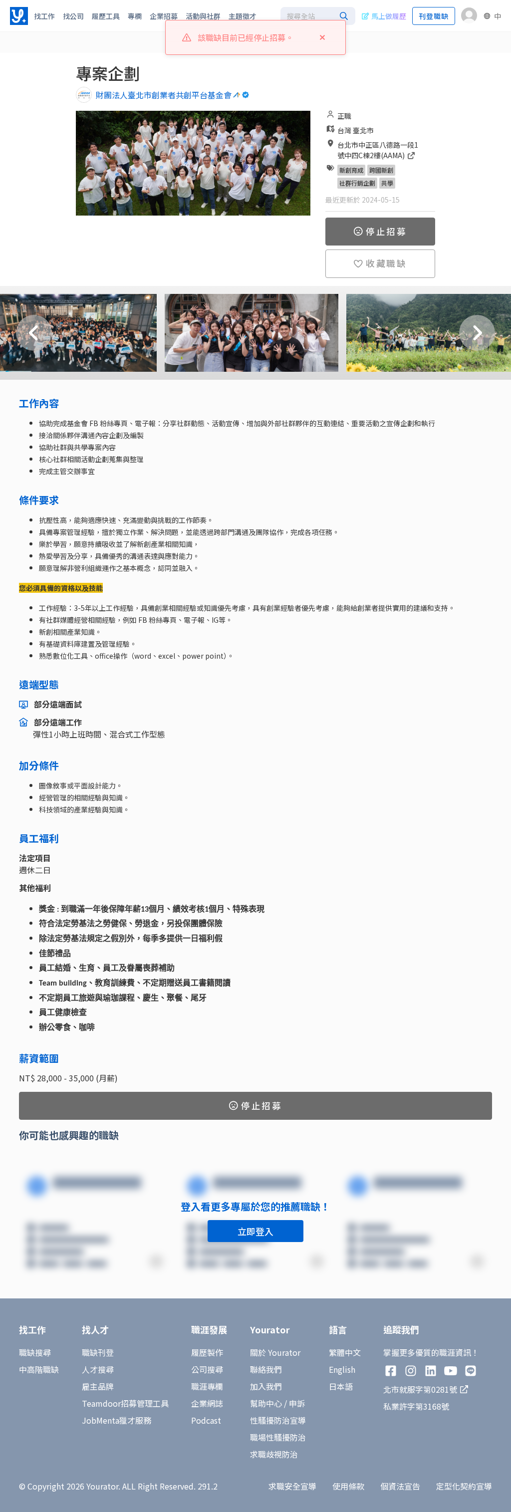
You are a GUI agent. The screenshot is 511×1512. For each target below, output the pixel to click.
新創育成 (351, 170)
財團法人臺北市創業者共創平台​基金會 (164, 95)
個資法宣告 (400, 1486)
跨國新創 (381, 170)
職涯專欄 (207, 1386)
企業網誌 (207, 1403)
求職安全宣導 (292, 1486)
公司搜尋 (207, 1369)
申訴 (297, 1403)
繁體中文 (345, 1352)
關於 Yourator (275, 1352)
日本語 (341, 1386)
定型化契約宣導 (464, 1486)
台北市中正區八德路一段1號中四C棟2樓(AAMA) (377, 150)
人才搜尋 (98, 1369)
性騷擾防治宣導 (278, 1420)
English (342, 1369)
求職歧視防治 (274, 1454)
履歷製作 (207, 1352)
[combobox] (317, 16)
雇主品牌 (98, 1386)
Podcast (206, 1420)
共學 (387, 183)
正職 (344, 116)
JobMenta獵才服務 (116, 1420)
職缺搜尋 (35, 1352)
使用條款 (348, 1486)
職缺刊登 (98, 1352)
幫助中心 (266, 1403)
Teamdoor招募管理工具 (125, 1403)
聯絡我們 (266, 1369)
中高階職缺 (39, 1369)
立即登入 (255, 1231)
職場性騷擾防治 (278, 1437)
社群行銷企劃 (357, 183)
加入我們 (266, 1386)
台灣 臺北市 (355, 130)
